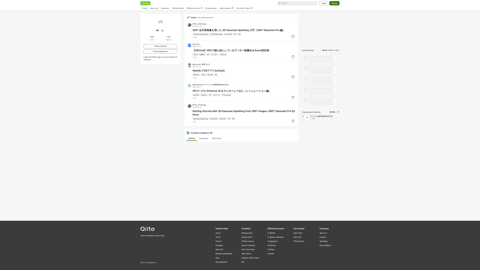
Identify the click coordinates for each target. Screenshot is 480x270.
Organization (211, 8)
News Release (325, 245)
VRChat (223, 54)
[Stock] (293, 37)
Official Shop (299, 241)
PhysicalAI (226, 95)
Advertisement (221, 262)
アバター (214, 54)
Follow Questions (160, 51)
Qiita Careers (227, 8)
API (243, 262)
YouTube (271, 249)
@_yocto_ (196, 44)
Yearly (337, 50)
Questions (203, 138)
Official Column (195, 8)
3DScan (222, 119)
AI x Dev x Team (245, 8)
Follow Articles (160, 46)
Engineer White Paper (250, 258)
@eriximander (198, 85)
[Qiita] (145, 3)
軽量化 (202, 54)
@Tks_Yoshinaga (199, 24)
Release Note (247, 233)
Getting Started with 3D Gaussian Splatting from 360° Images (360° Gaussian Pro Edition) (243, 113)
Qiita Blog (323, 241)
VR (239, 34)
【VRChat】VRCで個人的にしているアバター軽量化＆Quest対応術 (230, 50)
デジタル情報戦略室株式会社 (217, 85)
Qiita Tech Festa (248, 249)
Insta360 (228, 34)
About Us (323, 233)
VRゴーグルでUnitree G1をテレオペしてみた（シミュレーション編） (231, 90)
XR (235, 34)
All (338, 112)
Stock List (154, 8)
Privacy (219, 241)
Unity (195, 54)
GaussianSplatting (200, 34)
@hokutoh (201, 64)
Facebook (272, 245)
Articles (191, 138)
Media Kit (219, 249)
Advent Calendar (248, 245)
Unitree (196, 95)
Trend (144, 8)
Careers (323, 237)
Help (217, 258)
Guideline (219, 245)
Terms (218, 237)
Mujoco (204, 95)
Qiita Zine (297, 237)
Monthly (331, 50)
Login (324, 3)
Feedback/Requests (224, 253)
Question (165, 8)
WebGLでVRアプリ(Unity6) (208, 70)
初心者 (210, 75)
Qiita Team (298, 233)
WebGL (196, 75)
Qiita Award (246, 253)
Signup (334, 3)
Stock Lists (216, 138)
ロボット (216, 95)
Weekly (324, 50)
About (218, 233)
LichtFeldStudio (216, 34)
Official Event (178, 8)
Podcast (271, 253)
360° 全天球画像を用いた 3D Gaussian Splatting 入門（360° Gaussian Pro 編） (238, 30)
